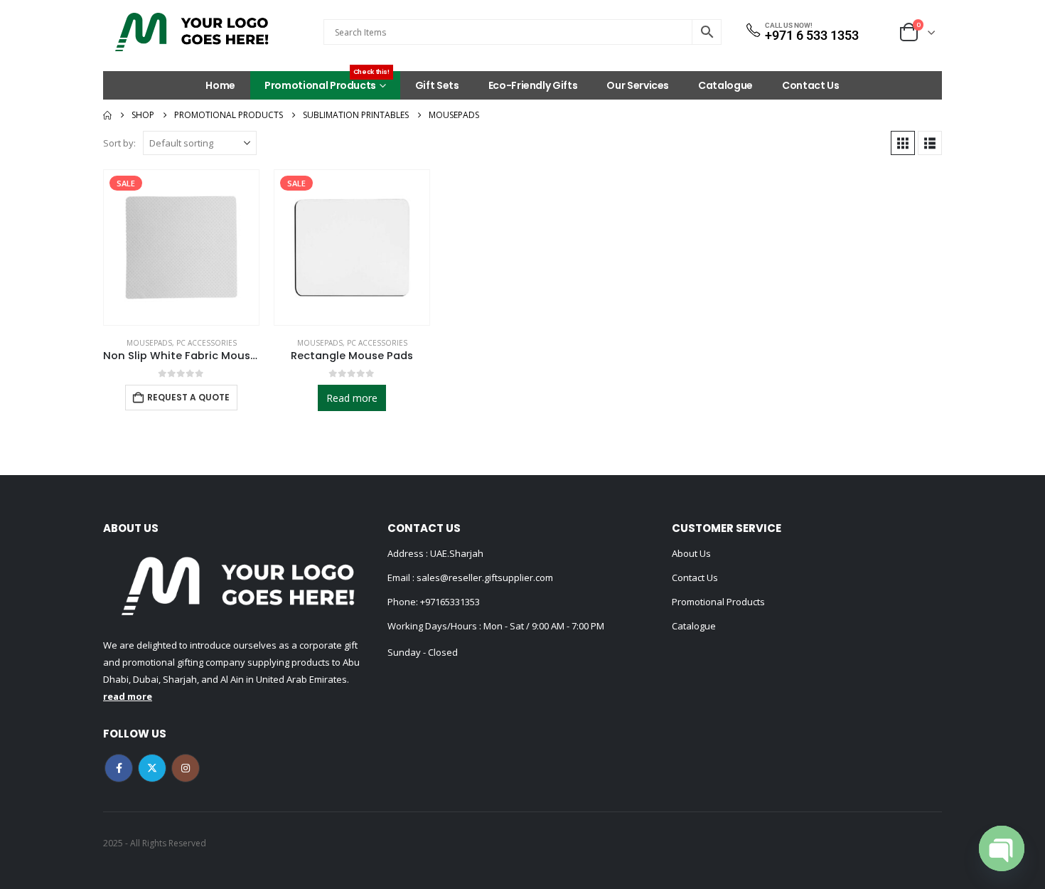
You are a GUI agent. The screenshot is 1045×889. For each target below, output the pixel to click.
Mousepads (149, 343)
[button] (903, 143)
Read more (351, 398)
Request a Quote (188, 397)
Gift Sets (437, 85)
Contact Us (811, 85)
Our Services (637, 85)
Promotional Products (327, 81)
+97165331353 (450, 601)
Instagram (185, 768)
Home (220, 85)
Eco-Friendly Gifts (533, 85)
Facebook (118, 768)
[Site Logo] (192, 32)
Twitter (152, 768)
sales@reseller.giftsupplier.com (483, 577)
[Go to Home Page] (107, 115)
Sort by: (119, 143)
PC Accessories (206, 343)
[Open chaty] (1001, 848)
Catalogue (725, 85)
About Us (691, 553)
